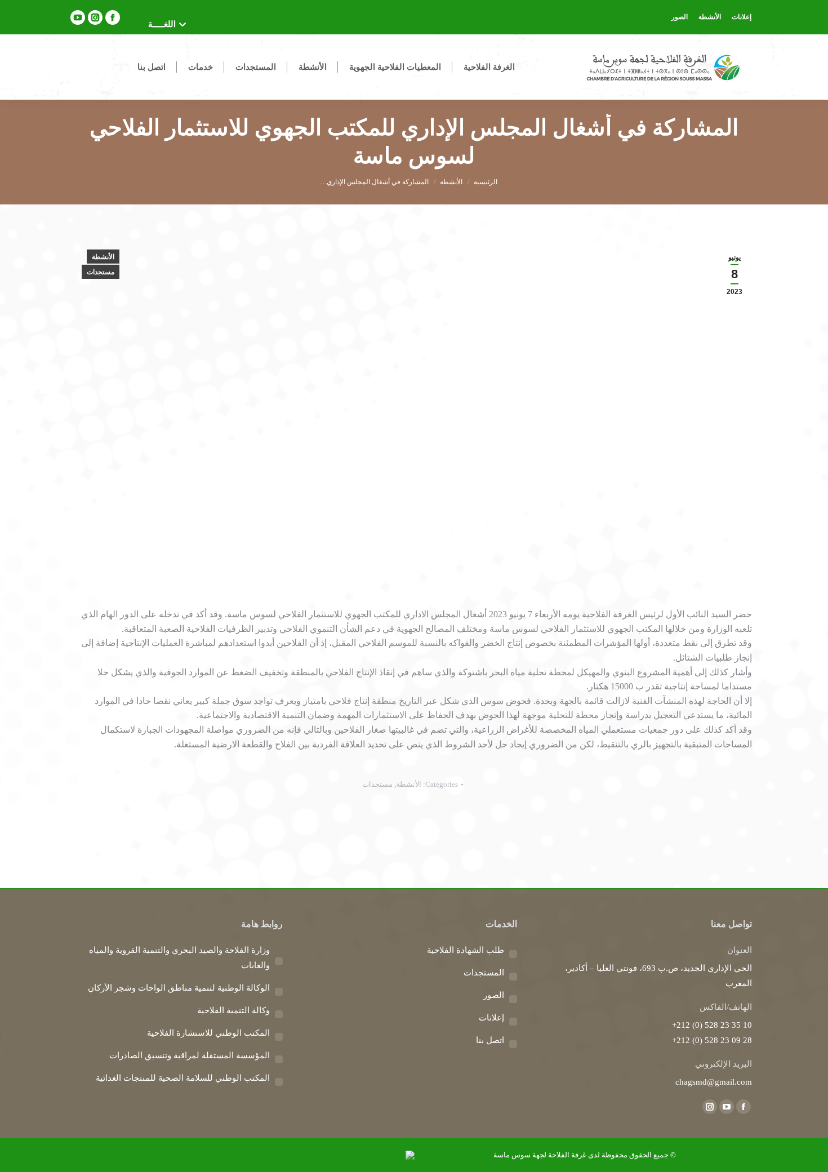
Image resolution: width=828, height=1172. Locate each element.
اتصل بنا (490, 1040)
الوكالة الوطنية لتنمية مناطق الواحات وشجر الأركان (179, 987)
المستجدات (484, 972)
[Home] (485, 182)
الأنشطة (103, 257)
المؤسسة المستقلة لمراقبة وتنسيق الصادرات (189, 1055)
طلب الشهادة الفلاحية (465, 950)
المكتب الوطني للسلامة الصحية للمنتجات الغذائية (183, 1077)
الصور (493, 995)
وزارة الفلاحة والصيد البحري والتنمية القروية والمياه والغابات (179, 958)
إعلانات (491, 1017)
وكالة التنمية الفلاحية (233, 1010)
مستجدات (100, 272)
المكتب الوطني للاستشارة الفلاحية (208, 1032)
